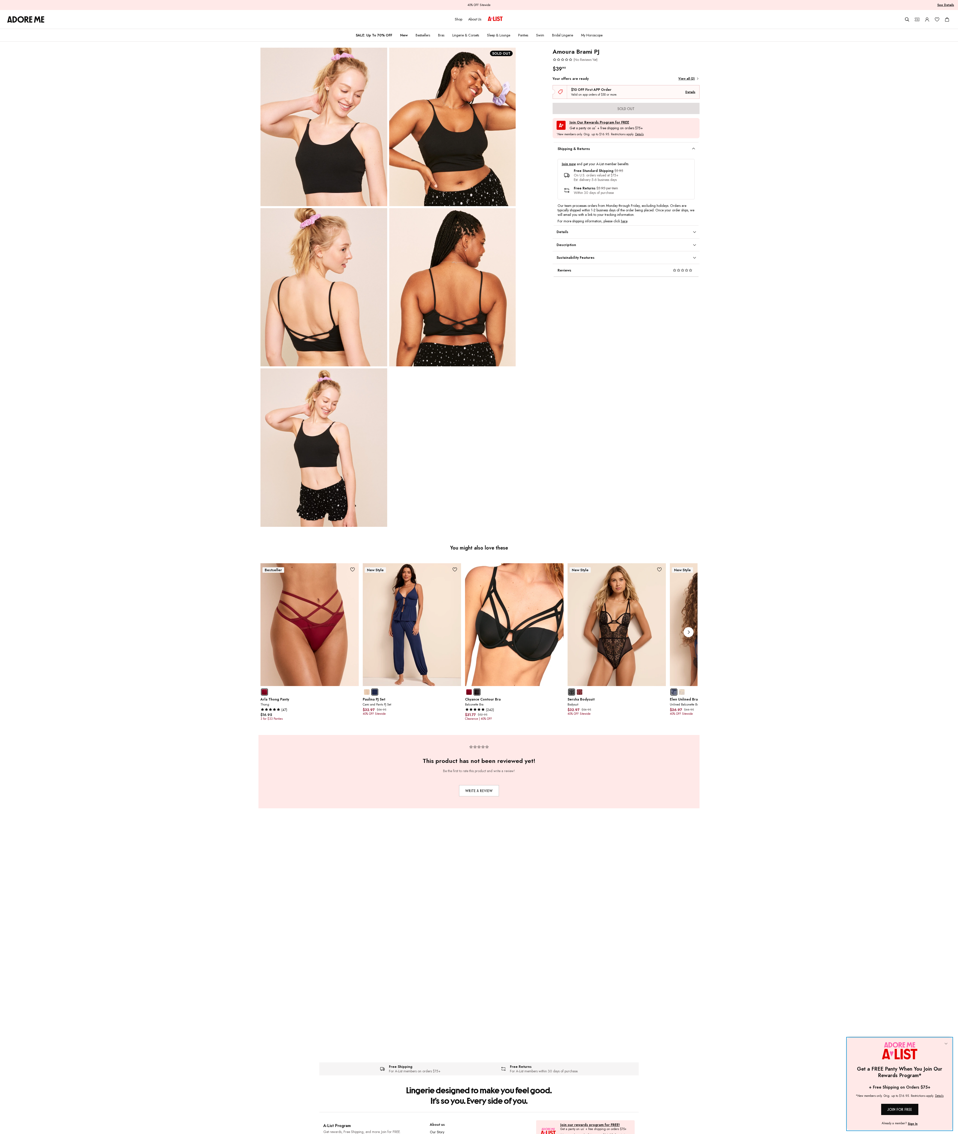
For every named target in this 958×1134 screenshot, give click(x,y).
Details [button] (639, 135)
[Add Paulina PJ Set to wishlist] (454, 569)
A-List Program (337, 1126)
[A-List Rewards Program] (495, 19)
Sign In (913, 1124)
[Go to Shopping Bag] (947, 19)
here (624, 221)
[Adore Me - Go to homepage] (26, 19)
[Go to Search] (907, 19)
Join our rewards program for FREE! (590, 1125)
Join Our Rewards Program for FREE (599, 122)
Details (690, 92)
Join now (569, 164)
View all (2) (686, 78)
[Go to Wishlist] (937, 19)
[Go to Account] (927, 19)
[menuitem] (374, 35)
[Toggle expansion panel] (694, 149)
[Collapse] (946, 1044)
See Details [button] (945, 5)
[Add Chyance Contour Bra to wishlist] (557, 569)
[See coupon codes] (917, 19)
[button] (575, 59)
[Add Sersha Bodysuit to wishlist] (659, 569)
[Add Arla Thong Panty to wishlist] (352, 569)
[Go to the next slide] (689, 632)
